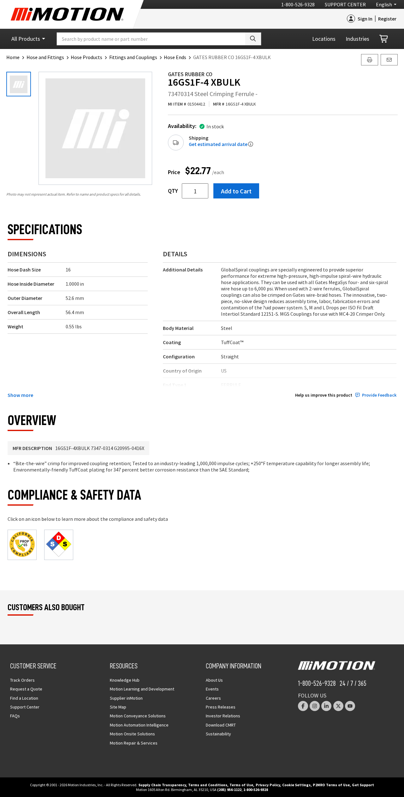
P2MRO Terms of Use (331, 784)
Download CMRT (221, 725)
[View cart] (384, 39)
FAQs (15, 716)
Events (212, 689)
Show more (20, 395)
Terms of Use (241, 784)
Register (387, 18)
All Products (25, 38)
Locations (324, 38)
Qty (173, 190)
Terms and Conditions (207, 784)
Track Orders (22, 680)
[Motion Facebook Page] (303, 706)
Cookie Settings (296, 784)
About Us (214, 680)
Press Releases (220, 707)
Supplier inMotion (126, 698)
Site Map (118, 707)
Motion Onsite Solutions (132, 734)
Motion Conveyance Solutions (138, 716)
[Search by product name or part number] (253, 39)
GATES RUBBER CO (190, 74)
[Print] (369, 59)
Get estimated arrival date (218, 144)
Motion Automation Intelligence (139, 725)
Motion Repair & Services (133, 743)
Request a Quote (26, 689)
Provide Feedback (379, 395)
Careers (213, 698)
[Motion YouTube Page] (350, 706)
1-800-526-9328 (298, 4)
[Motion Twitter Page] (338, 706)
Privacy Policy (268, 784)
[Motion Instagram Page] (315, 706)
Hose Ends (175, 57)
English (384, 4)
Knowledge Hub (125, 680)
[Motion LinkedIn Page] (326, 706)
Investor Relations (223, 716)
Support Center (345, 4)
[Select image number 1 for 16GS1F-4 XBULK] (18, 84)
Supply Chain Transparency (162, 784)
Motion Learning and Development (142, 689)
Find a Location (24, 698)
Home (13, 57)
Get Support (363, 784)
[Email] (389, 59)
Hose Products (86, 57)
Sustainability (218, 734)
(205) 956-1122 (229, 789)
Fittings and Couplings (133, 57)
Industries (357, 38)
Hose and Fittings (45, 57)
